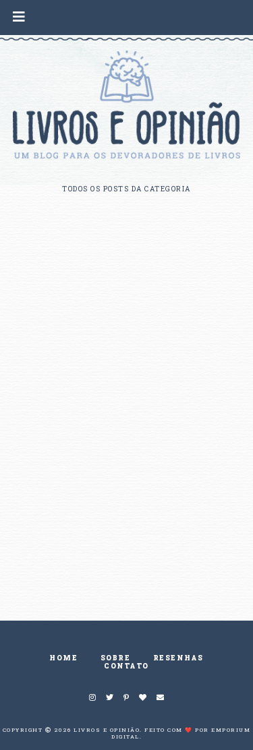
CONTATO (126, 666)
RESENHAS (178, 658)
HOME (63, 658)
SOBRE (116, 658)
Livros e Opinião (107, 729)
